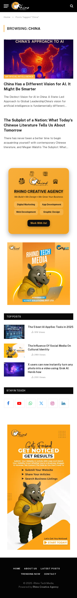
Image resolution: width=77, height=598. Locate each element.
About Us (30, 568)
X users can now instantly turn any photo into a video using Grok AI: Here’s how (50, 368)
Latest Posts (50, 568)
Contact (50, 574)
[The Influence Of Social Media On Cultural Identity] (14, 351)
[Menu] (6, 6)
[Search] (71, 6)
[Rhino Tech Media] (20, 6)
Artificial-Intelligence (19, 76)
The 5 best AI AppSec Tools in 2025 (50, 326)
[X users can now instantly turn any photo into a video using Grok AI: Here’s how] (14, 369)
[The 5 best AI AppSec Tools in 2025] (14, 332)
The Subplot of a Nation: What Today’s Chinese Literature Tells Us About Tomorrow (38, 125)
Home (16, 568)
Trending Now (30, 574)
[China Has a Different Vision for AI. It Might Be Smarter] (38, 58)
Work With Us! (38, 223)
